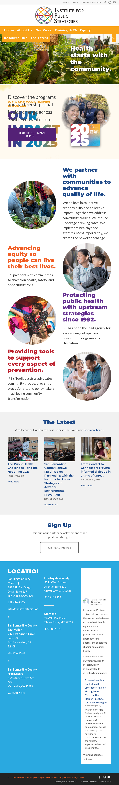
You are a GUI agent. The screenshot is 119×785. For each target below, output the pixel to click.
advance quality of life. (84, 191)
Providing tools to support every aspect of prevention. (31, 360)
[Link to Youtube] (114, 2)
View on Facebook (93, 750)
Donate (65, 2)
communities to (87, 181)
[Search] (114, 38)
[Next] (115, 67)
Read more (13, 481)
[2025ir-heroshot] (85, 111)
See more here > (94, 430)
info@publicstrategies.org (23, 605)
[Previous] (3, 67)
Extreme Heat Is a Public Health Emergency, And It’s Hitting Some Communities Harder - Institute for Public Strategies (96, 687)
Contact (96, 2)
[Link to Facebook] (105, 2)
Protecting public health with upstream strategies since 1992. (85, 307)
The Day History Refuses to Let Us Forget (20, 467)
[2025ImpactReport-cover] (85, 135)
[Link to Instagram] (109, 2)
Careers (85, 2)
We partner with (80, 172)
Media (75, 2)
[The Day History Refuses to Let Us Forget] (23, 449)
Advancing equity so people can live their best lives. (32, 257)
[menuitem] (65, 2)
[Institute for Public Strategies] (59, 15)
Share (89, 755)
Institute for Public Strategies (99, 597)
